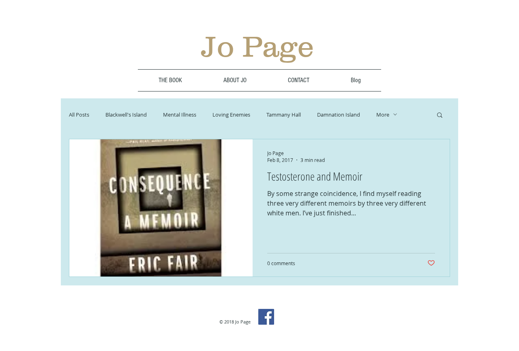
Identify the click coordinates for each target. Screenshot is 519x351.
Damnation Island (338, 114)
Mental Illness (179, 114)
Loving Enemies (231, 114)
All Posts (79, 114)
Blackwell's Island (126, 114)
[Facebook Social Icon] (266, 317)
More (382, 114)
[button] (440, 115)
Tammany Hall (283, 114)
